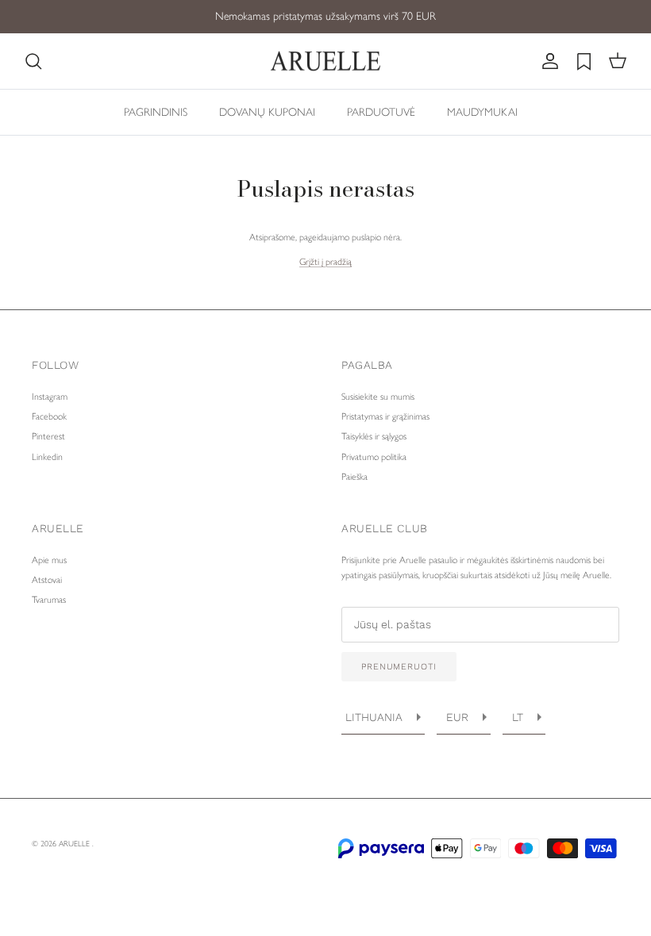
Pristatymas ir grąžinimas (385, 416)
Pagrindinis (155, 112)
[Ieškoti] (33, 61)
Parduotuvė (381, 112)
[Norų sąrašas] (584, 61)
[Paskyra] (547, 61)
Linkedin (47, 456)
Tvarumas (49, 599)
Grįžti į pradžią (325, 261)
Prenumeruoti (399, 667)
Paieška (354, 476)
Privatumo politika (373, 456)
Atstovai (47, 579)
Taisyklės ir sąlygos (373, 436)
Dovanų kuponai (267, 112)
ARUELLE (75, 843)
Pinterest (48, 436)
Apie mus (49, 560)
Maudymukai (482, 112)
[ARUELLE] (325, 61)
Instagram (49, 396)
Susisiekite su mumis (377, 396)
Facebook (49, 416)
